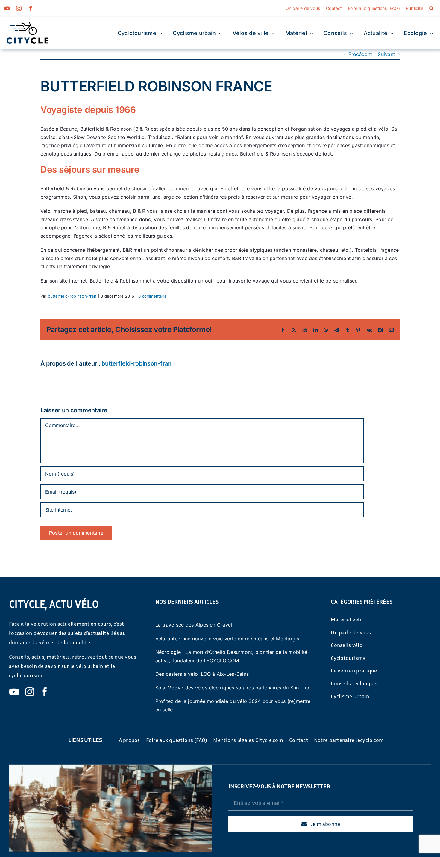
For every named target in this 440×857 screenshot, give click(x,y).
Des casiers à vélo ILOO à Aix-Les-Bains (202, 674)
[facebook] (30, 8)
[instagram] (19, 8)
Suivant (386, 54)
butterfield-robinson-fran (72, 296)
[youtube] (7, 8)
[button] (431, 8)
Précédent (360, 54)
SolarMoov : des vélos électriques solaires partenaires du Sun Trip (232, 688)
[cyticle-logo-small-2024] (27, 24)
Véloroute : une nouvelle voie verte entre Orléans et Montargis (227, 639)
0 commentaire (152, 296)
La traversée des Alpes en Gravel (193, 625)
